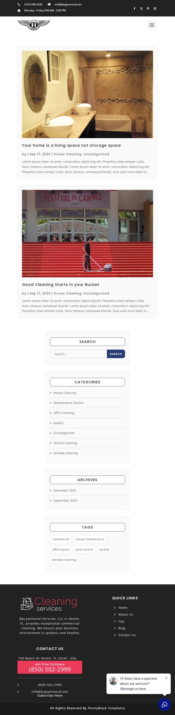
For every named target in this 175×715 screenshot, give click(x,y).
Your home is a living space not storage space (71, 145)
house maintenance (90, 539)
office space (60, 549)
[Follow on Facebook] (134, 8)
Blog (121, 628)
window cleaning (66, 453)
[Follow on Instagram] (155, 8)
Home (123, 608)
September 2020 (65, 500)
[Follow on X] (141, 8)
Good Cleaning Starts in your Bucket (60, 284)
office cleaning (64, 413)
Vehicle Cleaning (65, 443)
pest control (84, 549)
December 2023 (65, 490)
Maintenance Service (68, 403)
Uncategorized (96, 154)
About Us (125, 614)
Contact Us (127, 635)
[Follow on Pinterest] (148, 8)
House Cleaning (68, 154)
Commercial (60, 539)
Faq (121, 621)
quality (58, 423)
